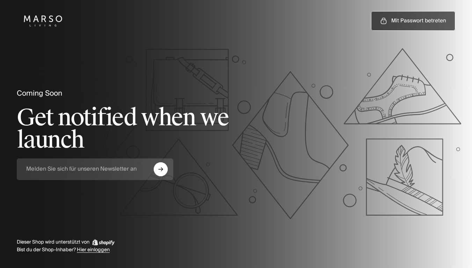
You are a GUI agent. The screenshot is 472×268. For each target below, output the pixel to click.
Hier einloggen (93, 250)
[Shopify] (103, 242)
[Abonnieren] (161, 169)
